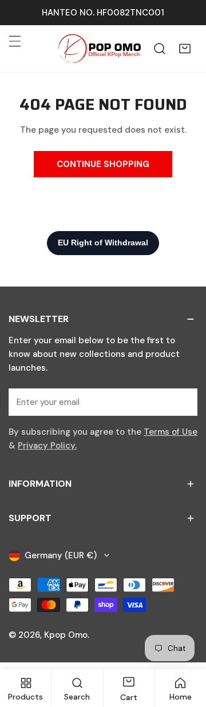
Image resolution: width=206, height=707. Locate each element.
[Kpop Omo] (99, 48)
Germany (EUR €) (61, 555)
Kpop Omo (66, 635)
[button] (184, 48)
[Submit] (182, 401)
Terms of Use (170, 432)
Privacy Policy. (47, 445)
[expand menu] (14, 41)
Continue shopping (103, 164)
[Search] (159, 48)
